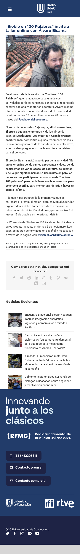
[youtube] (37, 533)
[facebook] (15, 533)
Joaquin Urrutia (17, 243)
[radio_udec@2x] (46, 5)
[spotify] (30, 533)
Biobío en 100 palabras (25, 247)
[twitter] (7, 533)
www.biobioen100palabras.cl (55, 235)
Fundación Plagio (47, 247)
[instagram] (22, 533)
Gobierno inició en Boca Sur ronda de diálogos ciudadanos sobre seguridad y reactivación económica (48, 381)
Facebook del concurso (32, 119)
